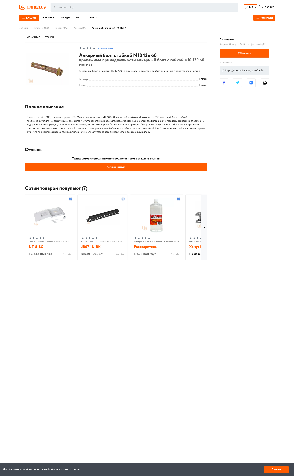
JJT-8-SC (36, 247)
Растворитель (145, 247)
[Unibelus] (32, 7)
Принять (276, 469)
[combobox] (144, 7)
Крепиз (203, 85)
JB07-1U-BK (91, 247)
